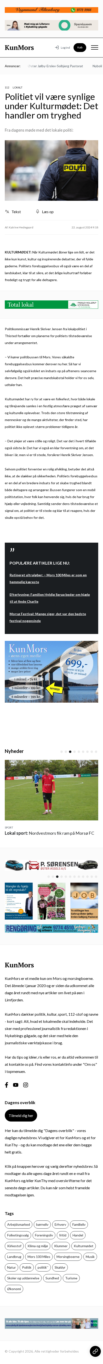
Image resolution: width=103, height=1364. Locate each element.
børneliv (42, 1224)
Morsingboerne (68, 1257)
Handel (78, 1235)
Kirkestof (14, 1246)
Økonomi (14, 1289)
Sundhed (52, 1278)
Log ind (65, 47)
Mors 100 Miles (39, 1257)
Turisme (71, 1278)
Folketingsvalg (18, 1235)
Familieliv (79, 1224)
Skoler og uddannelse (23, 1278)
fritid (62, 1235)
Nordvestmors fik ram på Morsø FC (49, 833)
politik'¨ (43, 1267)
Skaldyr (60, 1267)
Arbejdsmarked (18, 1224)
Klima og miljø (38, 1246)
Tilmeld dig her (21, 1115)
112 (7, 87)
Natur (11, 1267)
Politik (26, 1267)
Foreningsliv (44, 1235)
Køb (79, 47)
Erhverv (60, 1224)
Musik (90, 1257)
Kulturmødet (83, 1246)
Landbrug (14, 1257)
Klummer (61, 1246)
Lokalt (18, 87)
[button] (61, 752)
